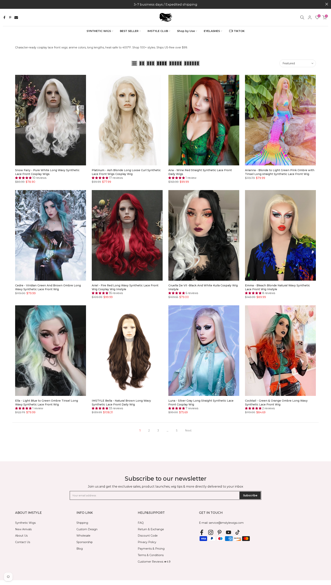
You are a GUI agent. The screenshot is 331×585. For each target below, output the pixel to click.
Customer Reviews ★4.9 (154, 561)
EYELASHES (212, 31)
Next (188, 430)
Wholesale (83, 535)
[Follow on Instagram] (210, 532)
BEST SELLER (129, 31)
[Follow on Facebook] (201, 532)
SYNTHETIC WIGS (99, 31)
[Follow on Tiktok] (237, 532)
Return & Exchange (151, 529)
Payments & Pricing (151, 548)
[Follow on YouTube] (228, 532)
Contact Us (22, 542)
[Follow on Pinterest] (219, 532)
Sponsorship (84, 542)
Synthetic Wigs (25, 523)
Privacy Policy (147, 542)
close (4, 4)
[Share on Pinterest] (10, 17)
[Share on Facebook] (4, 17)
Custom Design (86, 529)
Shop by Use (186, 31)
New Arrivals (23, 529)
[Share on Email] (16, 17)
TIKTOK (239, 31)
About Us (21, 535)
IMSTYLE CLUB (157, 31)
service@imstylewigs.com (226, 523)
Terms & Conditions (151, 555)
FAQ (141, 523)
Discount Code (148, 535)
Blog (79, 548)
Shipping (82, 523)
